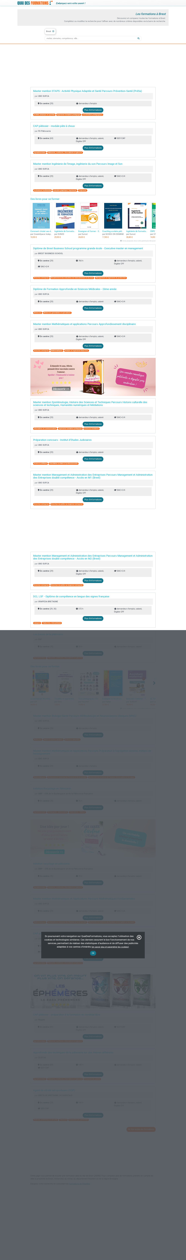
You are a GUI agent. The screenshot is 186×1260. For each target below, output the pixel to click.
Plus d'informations (93, 110)
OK (93, 953)
